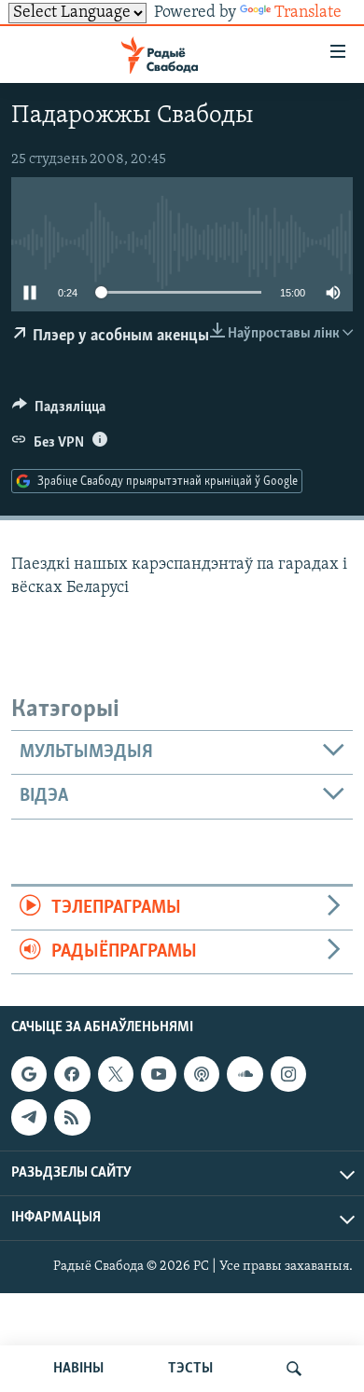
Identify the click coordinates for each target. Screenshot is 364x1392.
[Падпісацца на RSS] (72, 1118)
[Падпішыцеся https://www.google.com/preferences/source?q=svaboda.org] (29, 1074)
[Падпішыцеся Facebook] (72, 1074)
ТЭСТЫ (190, 1368)
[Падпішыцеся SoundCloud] (244, 1074)
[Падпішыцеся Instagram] (288, 1074)
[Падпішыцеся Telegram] (29, 1118)
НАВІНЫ (78, 1368)
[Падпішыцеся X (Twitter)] (115, 1074)
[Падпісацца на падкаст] (201, 1074)
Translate (308, 13)
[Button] (58, 411)
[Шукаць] (294, 1368)
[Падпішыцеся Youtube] (158, 1074)
